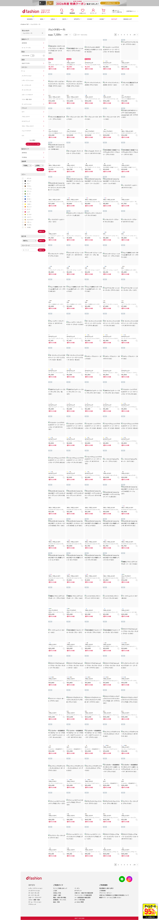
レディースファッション (28, 80)
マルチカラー (30, 219)
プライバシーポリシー (105, 893)
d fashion (30, 11)
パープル (29, 201)
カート (104, 13)
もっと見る (32, 140)
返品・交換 (56, 902)
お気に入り (83, 13)
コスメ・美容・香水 (27, 99)
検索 (61, 13)
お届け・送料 (57, 895)
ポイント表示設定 (80, 900)
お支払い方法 (57, 893)
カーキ (28, 194)
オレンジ (29, 207)
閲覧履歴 (72, 13)
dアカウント (78, 890)
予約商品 (24, 157)
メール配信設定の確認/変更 (82, 897)
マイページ (93, 13)
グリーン (29, 191)
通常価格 (24, 43)
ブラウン (29, 186)
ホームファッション (27, 104)
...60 (134, 35)
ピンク (28, 209)
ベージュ (29, 189)
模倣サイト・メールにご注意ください (110, 897)
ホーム (23, 71)
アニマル (29, 225)
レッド (28, 212)
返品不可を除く (26, 63)
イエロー (29, 204)
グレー (28, 183)
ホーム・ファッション (34, 902)
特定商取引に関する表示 (106, 888)
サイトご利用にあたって (60, 888)
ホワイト (29, 178)
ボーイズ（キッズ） (26, 85)
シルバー (29, 217)
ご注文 (55, 890)
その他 (29, 227)
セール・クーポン (26, 47)
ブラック (29, 181)
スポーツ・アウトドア (27, 95)
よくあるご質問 (79, 902)
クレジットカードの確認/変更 (83, 895)
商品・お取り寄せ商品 (59, 897)
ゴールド (29, 214)
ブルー (28, 196)
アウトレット (32, 904)
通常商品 (24, 152)
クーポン (77, 888)
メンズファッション (27, 76)
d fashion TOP (25, 24)
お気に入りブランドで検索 (33, 144)
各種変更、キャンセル (59, 900)
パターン (29, 222)
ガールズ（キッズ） (26, 90)
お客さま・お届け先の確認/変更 (84, 893)
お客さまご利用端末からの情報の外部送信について (114, 895)
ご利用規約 (102, 890)
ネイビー (29, 199)
